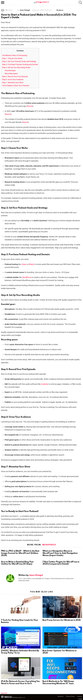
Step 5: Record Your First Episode (15, 76)
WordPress (26, 277)
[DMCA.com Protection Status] (6, 697)
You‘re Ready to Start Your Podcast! (15, 86)
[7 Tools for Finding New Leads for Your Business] (20, 607)
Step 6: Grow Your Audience (12, 79)
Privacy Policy (70, 696)
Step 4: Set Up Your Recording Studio (16, 67)
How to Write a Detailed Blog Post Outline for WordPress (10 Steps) (17, 563)
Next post (4, 693)
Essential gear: (10, 70)
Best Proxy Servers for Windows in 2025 (62, 620)
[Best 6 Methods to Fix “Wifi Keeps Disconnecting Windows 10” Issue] (62, 668)
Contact (79, 696)
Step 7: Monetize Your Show (12, 82)
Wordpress (49, 545)
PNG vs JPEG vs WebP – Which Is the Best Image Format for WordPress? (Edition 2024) (20, 553)
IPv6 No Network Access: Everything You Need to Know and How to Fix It (20, 682)
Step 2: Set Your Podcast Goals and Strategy (19, 61)
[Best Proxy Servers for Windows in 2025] (62, 607)
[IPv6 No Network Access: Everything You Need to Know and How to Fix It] (20, 668)
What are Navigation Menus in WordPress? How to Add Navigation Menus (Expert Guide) (60, 553)
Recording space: (11, 73)
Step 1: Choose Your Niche (12, 58)
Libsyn (24, 264)
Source (30, 106)
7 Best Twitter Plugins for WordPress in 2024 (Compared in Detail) (61, 563)
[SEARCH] (80, 2)
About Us (60, 696)
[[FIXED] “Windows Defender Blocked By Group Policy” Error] (20, 638)
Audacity (44, 384)
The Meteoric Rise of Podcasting (14, 55)
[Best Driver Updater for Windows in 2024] (62, 638)
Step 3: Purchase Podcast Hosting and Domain (20, 64)
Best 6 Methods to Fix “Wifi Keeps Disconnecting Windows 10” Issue (58, 682)
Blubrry (32, 264)
